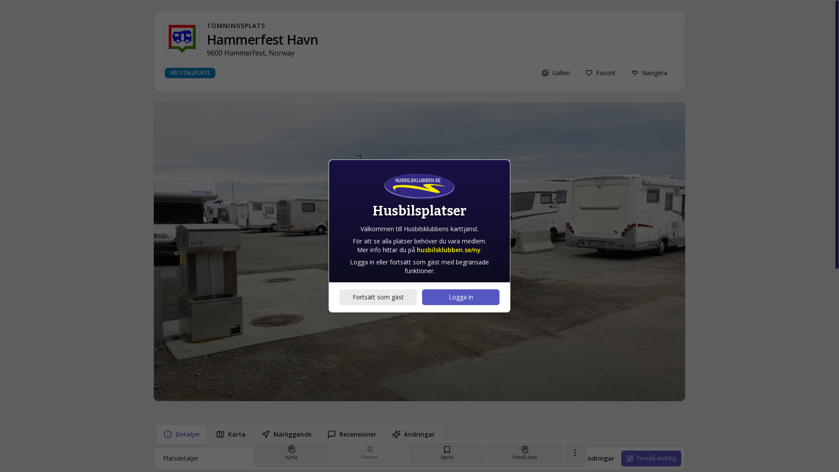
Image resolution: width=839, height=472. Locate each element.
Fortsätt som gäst (378, 297)
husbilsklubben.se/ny (449, 250)
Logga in (461, 297)
